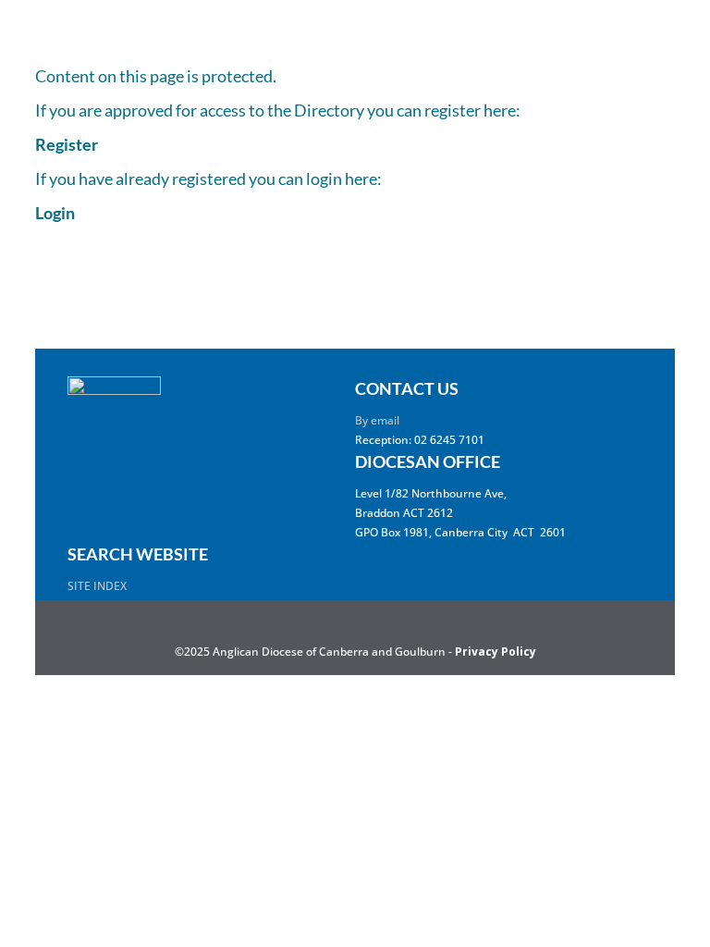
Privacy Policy (495, 651)
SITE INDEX (97, 586)
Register (66, 144)
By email (377, 420)
